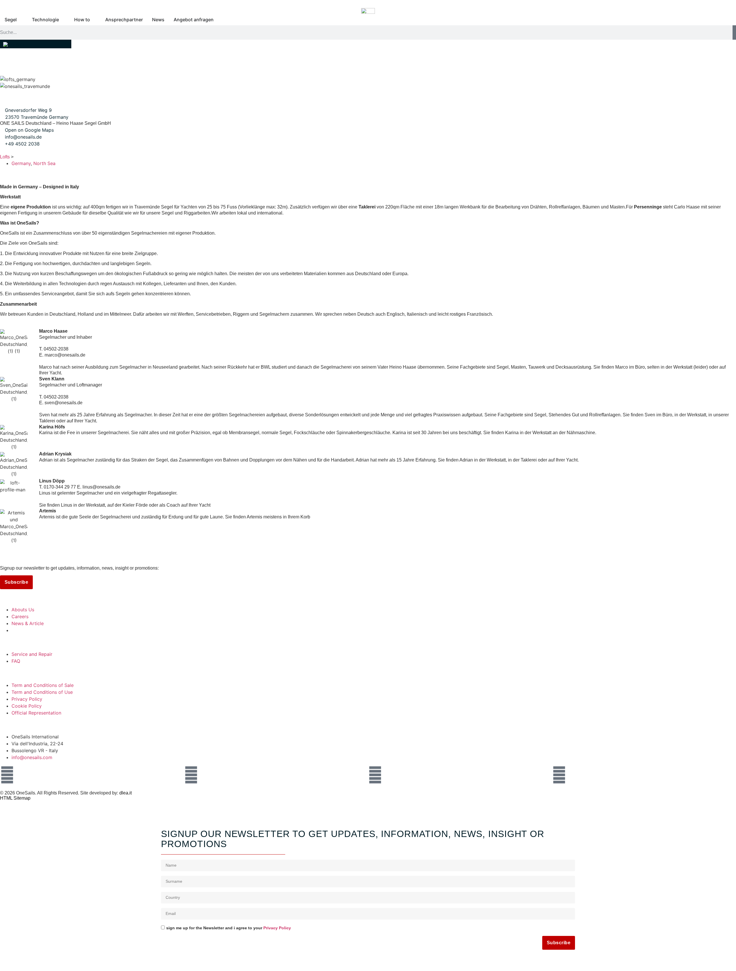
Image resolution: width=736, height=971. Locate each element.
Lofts (5, 156)
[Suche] (734, 32)
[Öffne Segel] (20, 19)
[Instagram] (7, 775)
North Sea (44, 163)
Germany (21, 163)
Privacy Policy (277, 928)
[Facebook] (191, 775)
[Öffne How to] (93, 19)
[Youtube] (559, 775)
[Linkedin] (375, 775)
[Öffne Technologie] (62, 19)
